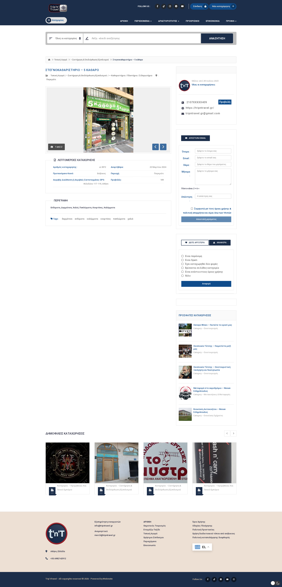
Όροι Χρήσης (198, 522)
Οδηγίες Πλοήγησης (202, 525)
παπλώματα (119, 219)
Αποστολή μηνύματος (206, 219)
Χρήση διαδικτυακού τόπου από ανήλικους (213, 533)
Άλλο (188, 275)
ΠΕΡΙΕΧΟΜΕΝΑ (142, 21)
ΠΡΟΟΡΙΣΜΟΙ (192, 21)
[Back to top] (271, 567)
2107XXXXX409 (197, 102)
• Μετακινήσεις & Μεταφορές (216, 394)
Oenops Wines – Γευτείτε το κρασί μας (212, 325)
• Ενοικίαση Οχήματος (213, 415)
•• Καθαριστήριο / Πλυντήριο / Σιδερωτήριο (130, 75)
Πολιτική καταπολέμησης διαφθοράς (211, 537)
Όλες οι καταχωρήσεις (203, 84)
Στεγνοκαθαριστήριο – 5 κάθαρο (72, 70)
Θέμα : (186, 165)
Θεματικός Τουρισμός (154, 525)
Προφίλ (230, 21)
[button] (275, 583)
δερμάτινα (67, 219)
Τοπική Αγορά (60, 60)
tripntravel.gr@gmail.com (203, 113)
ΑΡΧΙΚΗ (124, 21)
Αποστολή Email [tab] (197, 138)
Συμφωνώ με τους (207, 210)
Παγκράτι (51, 79)
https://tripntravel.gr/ (200, 107)
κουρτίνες (106, 219)
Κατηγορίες (58, 20)
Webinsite (108, 579)
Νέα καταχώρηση (221, 6)
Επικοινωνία (212, 21)
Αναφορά (206, 284)
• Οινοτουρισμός (210, 328)
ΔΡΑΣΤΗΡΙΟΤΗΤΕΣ (168, 21)
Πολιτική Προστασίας (203, 529)
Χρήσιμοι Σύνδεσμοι (153, 537)
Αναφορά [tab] (222, 242)
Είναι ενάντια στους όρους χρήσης (204, 271)
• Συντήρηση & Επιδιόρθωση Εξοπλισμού (90, 60)
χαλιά (130, 219)
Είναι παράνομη (193, 256)
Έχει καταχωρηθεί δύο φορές (201, 264)
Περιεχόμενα (149, 541)
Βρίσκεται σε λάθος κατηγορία (202, 268)
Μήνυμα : (186, 173)
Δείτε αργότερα (197, 242)
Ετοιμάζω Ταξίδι (151, 529)
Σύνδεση (197, 6)
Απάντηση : (186, 199)
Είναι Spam (191, 260)
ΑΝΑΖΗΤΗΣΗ (217, 38)
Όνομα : (186, 151)
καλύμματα (92, 219)
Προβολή (224, 101)
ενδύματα (79, 219)
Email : (186, 158)
